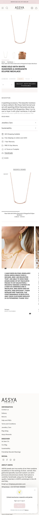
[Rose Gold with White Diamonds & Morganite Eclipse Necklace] (19, 192)
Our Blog (4, 445)
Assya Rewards (7, 434)
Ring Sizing (5, 431)
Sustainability (7, 128)
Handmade (9, 153)
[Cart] (36, 8)
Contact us (5, 410)
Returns (4, 417)
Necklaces (10, 62)
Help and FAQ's (6, 420)
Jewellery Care (7, 123)
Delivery (4, 413)
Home (3, 62)
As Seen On (5, 441)
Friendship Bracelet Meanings (11, 452)
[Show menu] (3, 8)
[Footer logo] (9, 400)
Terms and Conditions (9, 424)
